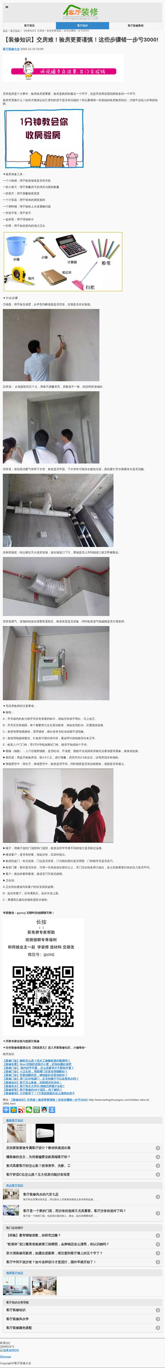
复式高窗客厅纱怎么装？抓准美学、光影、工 (38, 1165)
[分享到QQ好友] (44, 1110)
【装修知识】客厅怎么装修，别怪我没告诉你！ (32, 1082)
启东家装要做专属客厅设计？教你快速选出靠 (38, 1147)
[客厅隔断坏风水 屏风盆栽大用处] (17, 1294)
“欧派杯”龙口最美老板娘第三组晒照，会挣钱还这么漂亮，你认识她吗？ (57, 1244)
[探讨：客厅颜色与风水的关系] (44, 1294)
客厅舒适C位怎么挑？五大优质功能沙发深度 (38, 1174)
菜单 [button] (7, 7)
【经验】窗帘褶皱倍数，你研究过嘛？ (33, 1235)
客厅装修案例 (135, 25)
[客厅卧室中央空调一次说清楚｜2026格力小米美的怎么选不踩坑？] (45, 1141)
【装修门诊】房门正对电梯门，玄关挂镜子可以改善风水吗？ (41, 1078)
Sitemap (5, 1356)
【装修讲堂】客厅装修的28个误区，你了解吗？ (32, 1089)
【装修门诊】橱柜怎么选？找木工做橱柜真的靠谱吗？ (36, 1060)
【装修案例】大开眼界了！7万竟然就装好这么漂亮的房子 (39, 1093)
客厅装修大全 (11, 49)
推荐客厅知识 (14, 1272)
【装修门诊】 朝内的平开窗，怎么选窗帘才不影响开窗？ (38, 1067)
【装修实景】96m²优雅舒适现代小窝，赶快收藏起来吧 (37, 1064)
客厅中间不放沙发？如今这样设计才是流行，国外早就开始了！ (51, 1262)
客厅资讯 (29, 25)
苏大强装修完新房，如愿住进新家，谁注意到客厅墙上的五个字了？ (54, 1253)
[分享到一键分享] (52, 1110)
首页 (5, 30)
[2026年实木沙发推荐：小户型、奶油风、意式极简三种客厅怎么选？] (16, 1141)
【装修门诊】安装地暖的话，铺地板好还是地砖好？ (35, 1075)
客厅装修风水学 (17, 1319)
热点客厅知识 (14, 1185)
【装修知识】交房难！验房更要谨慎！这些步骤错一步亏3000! (49, 1099)
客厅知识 (82, 25)
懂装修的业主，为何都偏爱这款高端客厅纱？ (38, 1157)
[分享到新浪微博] (21, 1110)
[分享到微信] (29, 1110)
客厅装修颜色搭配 (19, 1327)
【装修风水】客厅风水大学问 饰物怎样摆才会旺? (34, 1086)
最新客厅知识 (14, 1120)
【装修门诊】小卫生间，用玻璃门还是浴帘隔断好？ (35, 1071)
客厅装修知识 (16, 1310)
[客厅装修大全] (82, 20)
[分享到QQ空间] (13, 1110)
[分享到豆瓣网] (36, 1110)
